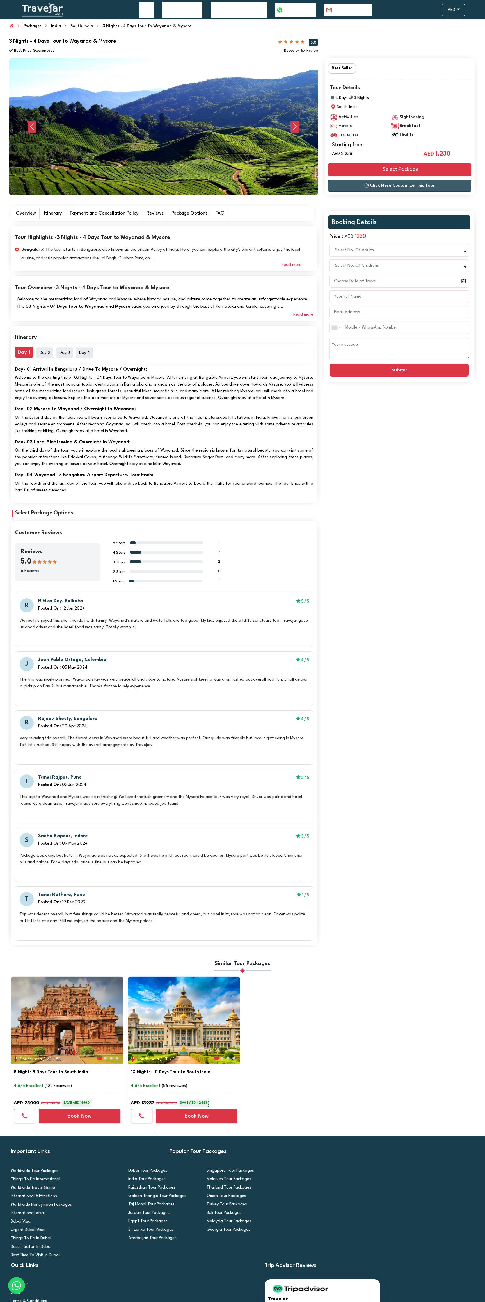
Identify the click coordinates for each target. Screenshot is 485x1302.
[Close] (310, 11)
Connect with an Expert (242, 139)
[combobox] (184, 81)
